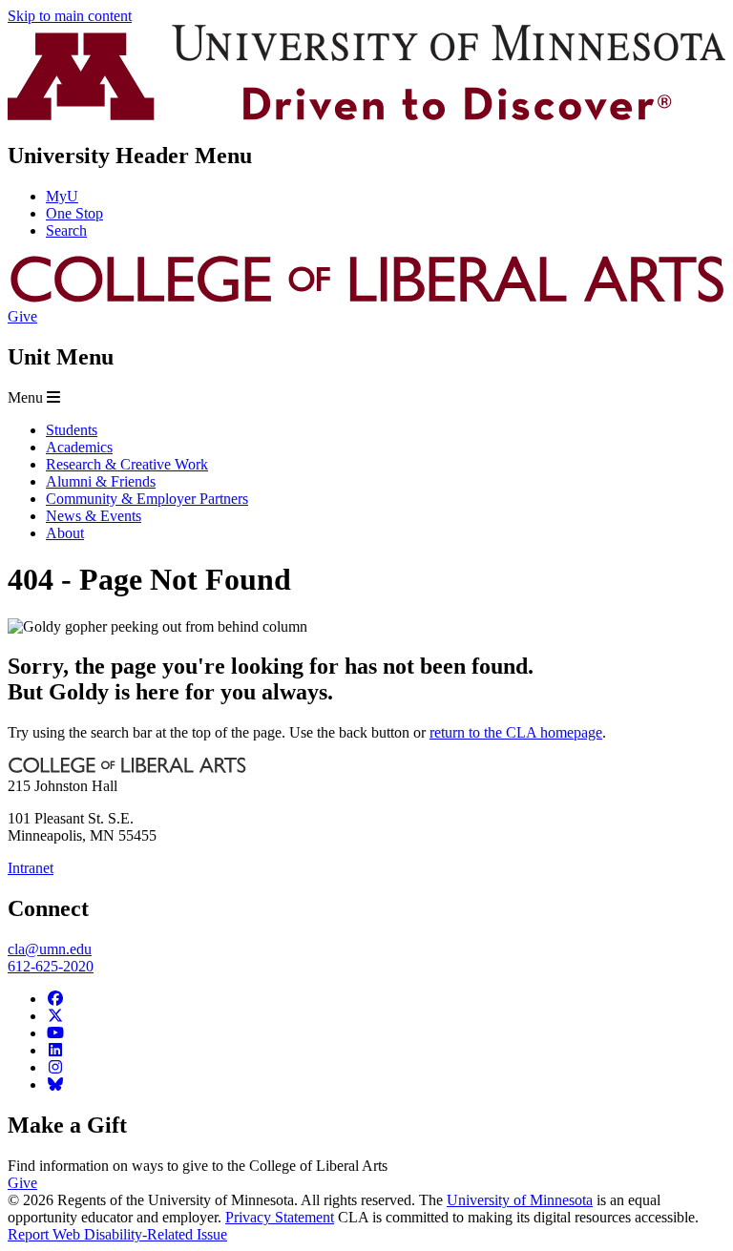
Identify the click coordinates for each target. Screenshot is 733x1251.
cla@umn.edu (50, 949)
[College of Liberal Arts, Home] (366, 299)
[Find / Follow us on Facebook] (55, 998)
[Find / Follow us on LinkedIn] (55, 1050)
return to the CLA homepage (515, 732)
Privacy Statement (279, 1217)
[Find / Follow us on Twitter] (55, 1016)
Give (22, 316)
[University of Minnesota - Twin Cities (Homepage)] (366, 115)
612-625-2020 (51, 966)
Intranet (30, 868)
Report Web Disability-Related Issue (117, 1234)
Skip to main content (70, 16)
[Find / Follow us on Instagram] (55, 1067)
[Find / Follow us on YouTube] (55, 1033)
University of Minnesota (520, 1200)
